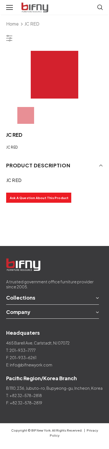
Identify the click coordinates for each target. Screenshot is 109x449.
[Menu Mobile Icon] (9, 7)
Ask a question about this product (39, 198)
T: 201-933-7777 (20, 350)
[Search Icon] (100, 7)
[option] (54, 75)
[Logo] (35, 7)
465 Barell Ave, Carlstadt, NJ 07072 (38, 342)
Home (12, 24)
